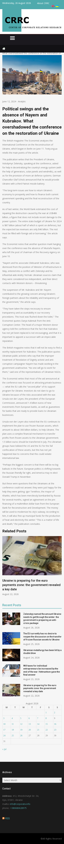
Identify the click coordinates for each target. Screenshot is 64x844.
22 (47, 730)
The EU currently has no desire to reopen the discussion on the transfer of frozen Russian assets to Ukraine (42, 636)
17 (4, 730)
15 (47, 724)
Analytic (22, 101)
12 (21, 724)
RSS (7, 818)
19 (21, 730)
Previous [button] (4, 567)
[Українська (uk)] (57, 6)
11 (13, 724)
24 (4, 735)
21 (38, 730)
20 (30, 730)
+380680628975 (18, 808)
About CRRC (43, 3)
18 (13, 730)
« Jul (4, 749)
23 (55, 730)
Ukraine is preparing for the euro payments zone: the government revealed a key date (31, 585)
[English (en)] (52, 6)
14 (38, 724)
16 (55, 724)
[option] (32, 566)
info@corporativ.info (20, 803)
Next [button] (59, 567)
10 (4, 724)
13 (30, 724)
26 (21, 735)
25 (13, 735)
